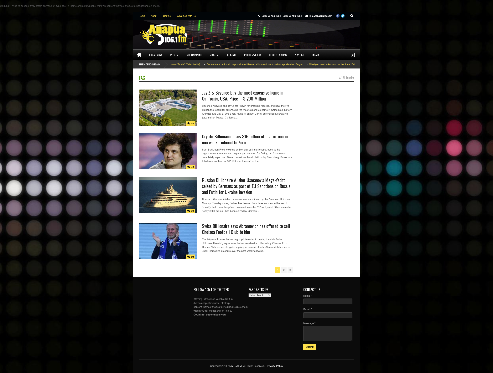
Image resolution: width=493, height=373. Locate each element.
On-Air (315, 55)
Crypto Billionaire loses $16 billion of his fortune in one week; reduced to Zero (245, 139)
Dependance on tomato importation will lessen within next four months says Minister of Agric (232, 64)
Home (142, 15)
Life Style (231, 55)
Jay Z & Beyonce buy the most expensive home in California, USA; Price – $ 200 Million (242, 95)
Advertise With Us (186, 15)
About (154, 15)
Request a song (278, 55)
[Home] (139, 54)
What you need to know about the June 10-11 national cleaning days (323, 64)
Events (174, 55)
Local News (155, 55)
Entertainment (193, 55)
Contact (167, 15)
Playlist (299, 55)
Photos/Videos (252, 55)
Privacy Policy (275, 366)
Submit (310, 347)
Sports (214, 55)
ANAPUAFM (235, 366)
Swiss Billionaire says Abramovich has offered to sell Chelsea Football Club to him (246, 228)
